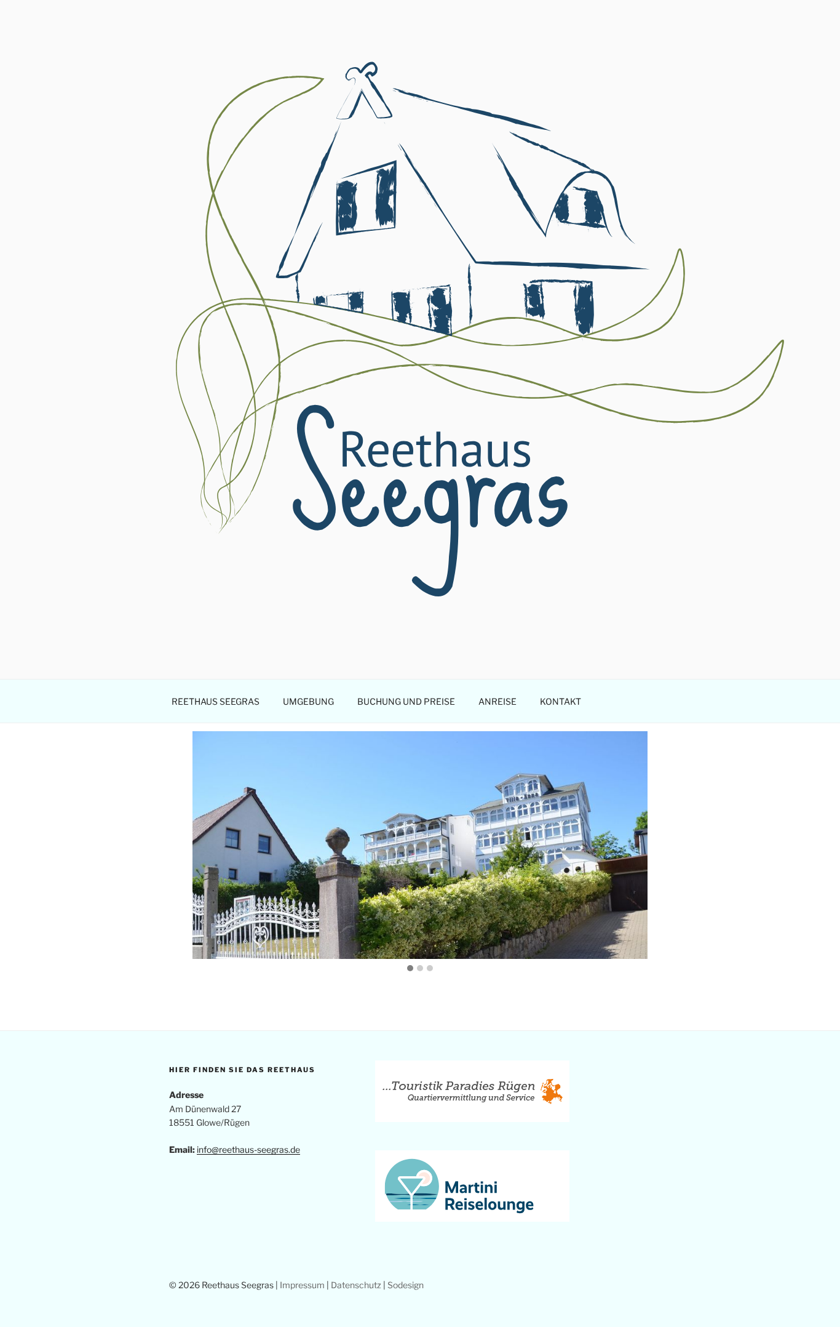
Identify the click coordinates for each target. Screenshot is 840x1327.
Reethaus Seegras (216, 701)
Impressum (302, 1285)
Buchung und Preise (406, 701)
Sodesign (405, 1285)
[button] (410, 968)
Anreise (497, 701)
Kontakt (560, 701)
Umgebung (308, 701)
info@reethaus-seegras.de (248, 1149)
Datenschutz (356, 1285)
